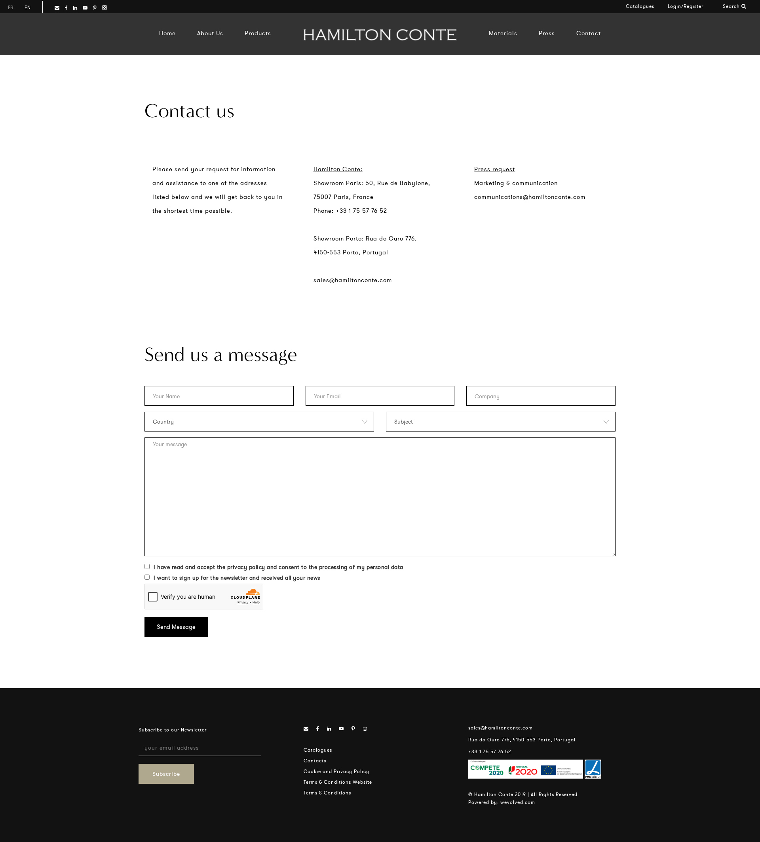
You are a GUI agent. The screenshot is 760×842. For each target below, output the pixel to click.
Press (547, 33)
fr (10, 7)
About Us (210, 33)
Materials (503, 33)
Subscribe (166, 773)
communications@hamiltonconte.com (529, 196)
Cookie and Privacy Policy (336, 771)
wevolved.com (517, 802)
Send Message (176, 626)
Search (732, 6)
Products (258, 33)
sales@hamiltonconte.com (353, 280)
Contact (588, 33)
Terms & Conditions (327, 793)
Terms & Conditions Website (338, 782)
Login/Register (685, 6)
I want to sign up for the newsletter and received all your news (237, 577)
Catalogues (640, 6)
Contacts (315, 761)
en (27, 7)
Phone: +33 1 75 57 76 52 (350, 210)
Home (167, 33)
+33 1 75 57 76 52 (489, 751)
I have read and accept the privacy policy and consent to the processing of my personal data (278, 567)
